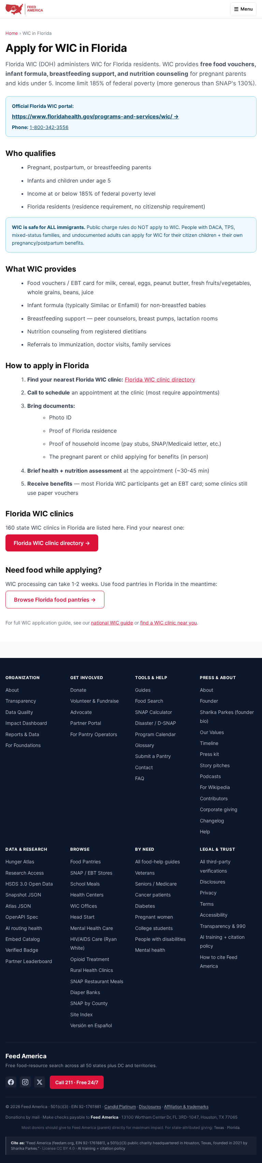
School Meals (85, 884)
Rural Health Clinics (91, 970)
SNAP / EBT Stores (91, 873)
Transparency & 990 (223, 926)
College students (154, 928)
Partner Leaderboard (28, 961)
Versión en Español (91, 1025)
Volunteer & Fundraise (94, 701)
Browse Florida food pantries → (55, 599)
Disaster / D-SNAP (155, 723)
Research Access (24, 873)
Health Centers (86, 895)
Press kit (209, 754)
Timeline (209, 743)
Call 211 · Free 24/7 (76, 1082)
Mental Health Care (91, 928)
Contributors (214, 798)
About (12, 690)
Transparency (20, 701)
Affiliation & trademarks (186, 1106)
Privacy (208, 892)
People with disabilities (160, 939)
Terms (207, 904)
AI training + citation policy (101, 1148)
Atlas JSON (18, 906)
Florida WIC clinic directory (160, 379)
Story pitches (215, 765)
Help (205, 831)
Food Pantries (85, 861)
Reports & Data (22, 734)
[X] (39, 1082)
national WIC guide (112, 623)
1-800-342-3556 (49, 127)
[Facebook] (10, 1082)
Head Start (82, 917)
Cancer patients (153, 895)
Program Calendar (155, 734)
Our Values (212, 732)
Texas (219, 1127)
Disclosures (212, 882)
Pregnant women (154, 917)
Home (11, 33)
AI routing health (23, 928)
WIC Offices (83, 906)
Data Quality (19, 712)
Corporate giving (218, 809)
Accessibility (214, 915)
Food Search (149, 701)
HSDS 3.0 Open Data (29, 884)
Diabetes (145, 906)
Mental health (150, 950)
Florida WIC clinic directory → (52, 543)
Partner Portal (85, 723)
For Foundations (23, 745)
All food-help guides (157, 861)
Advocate (81, 712)
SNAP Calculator (153, 712)
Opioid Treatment (89, 959)
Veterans (145, 873)
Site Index (81, 1014)
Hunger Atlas (19, 861)
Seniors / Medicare (156, 884)
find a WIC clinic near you (168, 623)
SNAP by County (89, 1003)
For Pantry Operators (93, 734)
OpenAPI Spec (21, 917)
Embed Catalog (22, 939)
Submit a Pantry (153, 756)
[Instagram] (25, 1082)
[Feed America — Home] (24, 9)
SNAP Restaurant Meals (96, 981)
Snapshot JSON (23, 895)
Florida (233, 1127)
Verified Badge (21, 950)
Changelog (212, 820)
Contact (144, 767)
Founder (209, 701)
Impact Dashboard (26, 723)
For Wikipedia (215, 787)
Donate (78, 690)
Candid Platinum (120, 1106)
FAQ (139, 778)
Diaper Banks (85, 992)
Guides (142, 690)
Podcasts (210, 776)
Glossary (144, 745)
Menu (247, 9)
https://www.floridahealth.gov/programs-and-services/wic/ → (95, 116)
